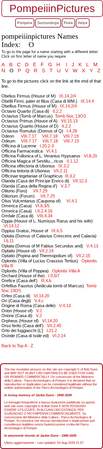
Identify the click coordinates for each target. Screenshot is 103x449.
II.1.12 (72, 161)
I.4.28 (72, 131)
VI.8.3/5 (42, 206)
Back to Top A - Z (17, 345)
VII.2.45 (54, 325)
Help (81, 23)
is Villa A (66, 271)
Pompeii (23, 23)
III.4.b (46, 280)
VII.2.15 (83, 255)
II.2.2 (57, 111)
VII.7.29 (40, 191)
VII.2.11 (61, 171)
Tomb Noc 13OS (70, 116)
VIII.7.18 (50, 136)
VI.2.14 (59, 335)
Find (67, 23)
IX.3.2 (63, 166)
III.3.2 (70, 176)
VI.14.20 (41, 296)
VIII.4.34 (44, 216)
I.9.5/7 (54, 276)
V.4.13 (92, 246)
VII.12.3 (80, 181)
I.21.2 (52, 330)
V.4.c (39, 300)
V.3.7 (65, 186)
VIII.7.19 (71, 136)
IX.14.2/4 (67, 96)
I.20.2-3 (47, 146)
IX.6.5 (57, 231)
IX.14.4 (87, 101)
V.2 (39, 311)
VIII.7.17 (28, 136)
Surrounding (47, 23)
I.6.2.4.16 (43, 211)
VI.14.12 (11, 226)
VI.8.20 (90, 156)
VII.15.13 (69, 121)
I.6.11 (9, 241)
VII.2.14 (46, 251)
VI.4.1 (51, 151)
